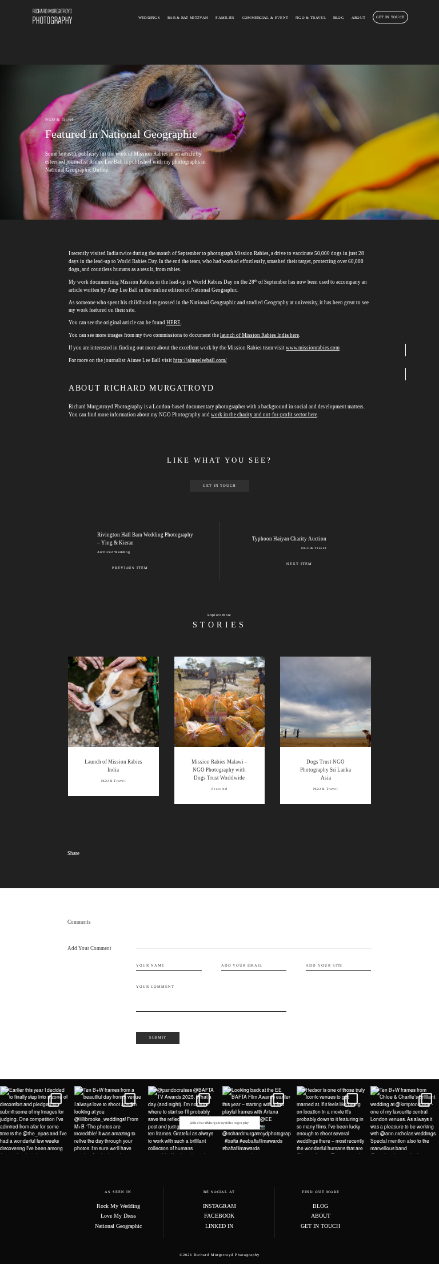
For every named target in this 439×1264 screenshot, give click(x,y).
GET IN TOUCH (390, 17)
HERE (173, 322)
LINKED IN (219, 1226)
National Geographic (118, 1226)
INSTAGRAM (219, 1206)
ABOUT (359, 17)
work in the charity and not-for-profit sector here (264, 415)
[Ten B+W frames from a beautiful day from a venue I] (108, 1120)
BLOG (338, 17)
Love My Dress (118, 1216)
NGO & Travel (59, 119)
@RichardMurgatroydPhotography (219, 1122)
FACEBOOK (219, 1216)
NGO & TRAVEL (311, 17)
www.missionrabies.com (313, 348)
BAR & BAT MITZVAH (187, 17)
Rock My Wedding (118, 1206)
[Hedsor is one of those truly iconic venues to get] (331, 1120)
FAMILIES (225, 17)
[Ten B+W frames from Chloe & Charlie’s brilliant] (404, 1120)
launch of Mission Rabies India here (259, 335)
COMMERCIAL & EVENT (265, 17)
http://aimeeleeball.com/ (200, 360)
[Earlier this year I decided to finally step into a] (34, 1120)
